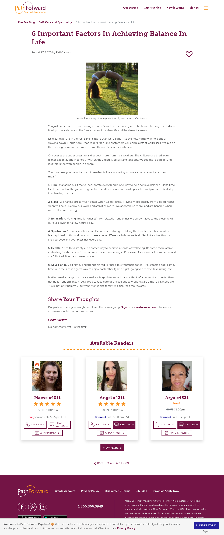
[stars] (47, 404)
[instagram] (43, 506)
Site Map (141, 491)
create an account (146, 307)
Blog (26, 22)
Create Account (65, 491)
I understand (206, 525)
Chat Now (127, 424)
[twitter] (32, 506)
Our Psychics (152, 7)
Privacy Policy (126, 528)
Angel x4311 (112, 397)
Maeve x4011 (47, 397)
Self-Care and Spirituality (55, 22)
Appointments (49, 432)
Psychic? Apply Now (166, 491)
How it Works (175, 7)
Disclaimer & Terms (117, 491)
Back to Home (113, 463)
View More (111, 447)
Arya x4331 (176, 397)
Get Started (130, 7)
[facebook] (22, 506)
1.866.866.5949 (90, 506)
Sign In (194, 7)
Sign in (125, 307)
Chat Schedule (61, 424)
